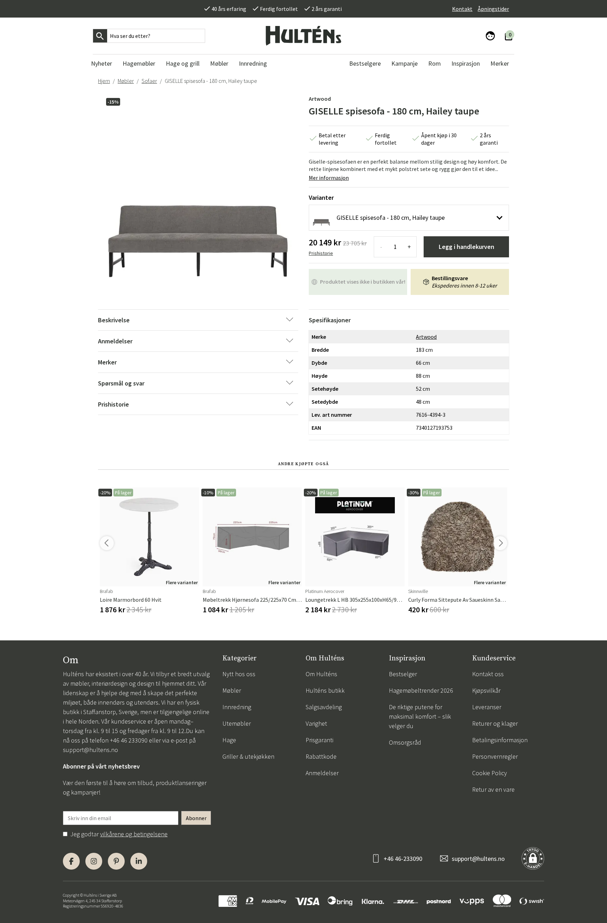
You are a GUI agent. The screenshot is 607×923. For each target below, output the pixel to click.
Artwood (320, 98)
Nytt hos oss (238, 674)
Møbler (126, 80)
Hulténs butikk (325, 690)
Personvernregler (495, 756)
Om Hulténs (321, 674)
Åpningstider (493, 8)
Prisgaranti (319, 740)
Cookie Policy (489, 773)
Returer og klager (495, 723)
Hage (229, 740)
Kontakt (462, 8)
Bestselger (403, 674)
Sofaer (149, 80)
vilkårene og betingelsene (134, 834)
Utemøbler (236, 723)
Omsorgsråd (405, 742)
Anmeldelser (322, 773)
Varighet (316, 723)
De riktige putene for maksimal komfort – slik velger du (420, 716)
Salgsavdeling (324, 707)
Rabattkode (321, 756)
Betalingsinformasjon (500, 740)
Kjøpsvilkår (486, 690)
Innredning (236, 707)
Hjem (104, 80)
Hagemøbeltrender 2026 (421, 690)
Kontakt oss (488, 674)
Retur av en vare (493, 789)
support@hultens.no (90, 750)
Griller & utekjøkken (248, 756)
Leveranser (486, 707)
